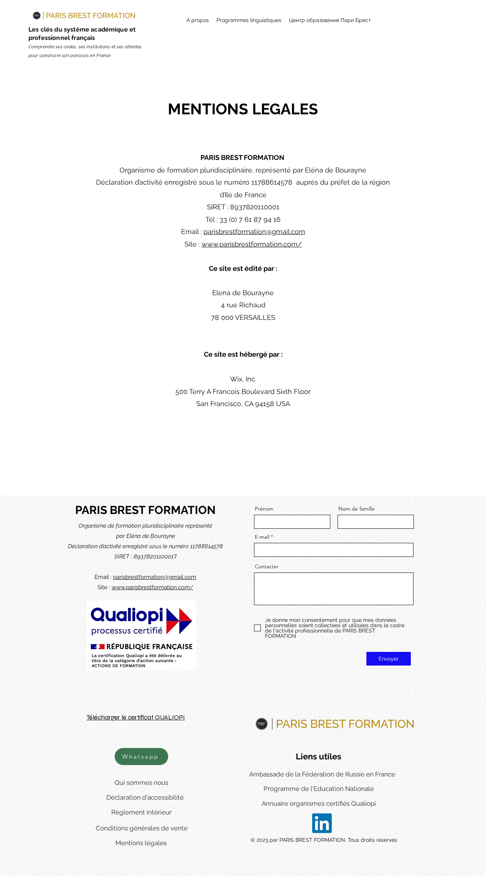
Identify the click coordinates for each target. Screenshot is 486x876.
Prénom (264, 508)
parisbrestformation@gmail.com (254, 232)
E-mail (262, 536)
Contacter (267, 566)
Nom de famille (356, 508)
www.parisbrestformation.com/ (252, 244)
